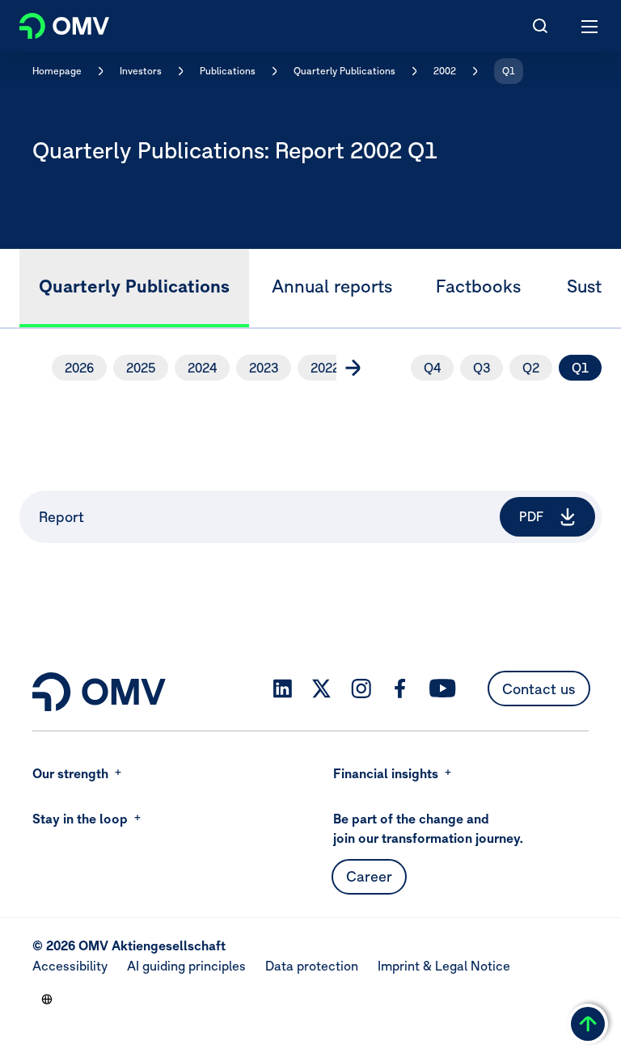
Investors (141, 71)
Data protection (311, 966)
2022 (325, 368)
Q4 (432, 368)
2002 (444, 71)
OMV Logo (50, 23)
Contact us (539, 689)
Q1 (508, 71)
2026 (79, 368)
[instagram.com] (361, 689)
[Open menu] (590, 26)
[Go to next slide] (352, 368)
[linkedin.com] (282, 689)
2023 (263, 368)
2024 (202, 368)
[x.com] (322, 688)
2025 (140, 368)
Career (369, 876)
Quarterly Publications (344, 71)
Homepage (57, 71)
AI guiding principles (186, 966)
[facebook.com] (400, 688)
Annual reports (332, 286)
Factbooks (478, 286)
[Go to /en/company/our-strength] (47, 999)
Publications (228, 71)
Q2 (530, 368)
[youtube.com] (443, 688)
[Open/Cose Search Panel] (540, 25)
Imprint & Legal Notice (444, 966)
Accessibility (70, 966)
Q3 (481, 368)
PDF (531, 516)
